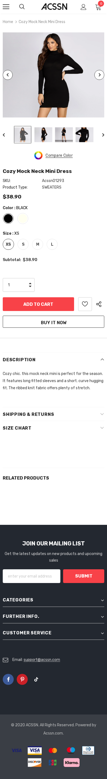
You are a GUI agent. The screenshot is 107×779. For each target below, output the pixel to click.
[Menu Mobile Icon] (6, 7)
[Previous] (8, 75)
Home (8, 21)
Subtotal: (12, 259)
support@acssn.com (42, 659)
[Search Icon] (27, 7)
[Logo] (54, 7)
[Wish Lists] (85, 304)
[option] (53, 74)
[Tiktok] (36, 679)
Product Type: (15, 187)
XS (8, 244)
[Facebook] (8, 679)
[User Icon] (83, 7)
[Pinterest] (22, 679)
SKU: (7, 180)
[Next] (99, 75)
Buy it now (53, 322)
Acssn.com (53, 733)
